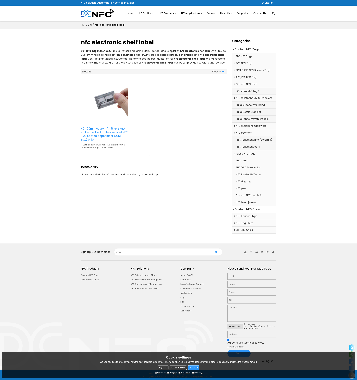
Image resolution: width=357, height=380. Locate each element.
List (220, 71)
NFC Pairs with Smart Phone (144, 275)
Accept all (194, 367)
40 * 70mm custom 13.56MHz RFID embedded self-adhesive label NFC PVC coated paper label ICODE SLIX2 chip (104, 134)
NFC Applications (190, 13)
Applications (186, 293)
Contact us (185, 310)
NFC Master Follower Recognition (146, 279)
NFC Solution (144, 13)
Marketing (198, 372)
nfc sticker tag (133, 174)
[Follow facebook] (251, 252)
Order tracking (187, 306)
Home (130, 13)
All (91, 25)
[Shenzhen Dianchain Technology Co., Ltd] (97, 13)
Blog (182, 297)
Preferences (185, 372)
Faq (182, 301)
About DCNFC (187, 275)
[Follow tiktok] (273, 252)
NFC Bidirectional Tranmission (145, 288)
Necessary (161, 372)
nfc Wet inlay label (116, 174)
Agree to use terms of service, (245, 344)
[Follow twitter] (262, 252)
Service (211, 13)
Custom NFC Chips (90, 279)
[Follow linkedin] (256, 252)
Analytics (173, 372)
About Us (225, 13)
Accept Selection (178, 367)
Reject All (163, 367)
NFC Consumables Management (146, 284)
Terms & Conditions (235, 347)
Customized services (190, 288)
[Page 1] (149, 156)
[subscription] (215, 251)
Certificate (185, 279)
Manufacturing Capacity (192, 284)
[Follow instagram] (268, 252)
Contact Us (259, 13)
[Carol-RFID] (352, 347)
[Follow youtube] (245, 252)
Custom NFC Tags (89, 275)
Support (241, 13)
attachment (237, 326)
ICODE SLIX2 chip (150, 174)
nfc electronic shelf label (93, 174)
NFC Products (166, 13)
